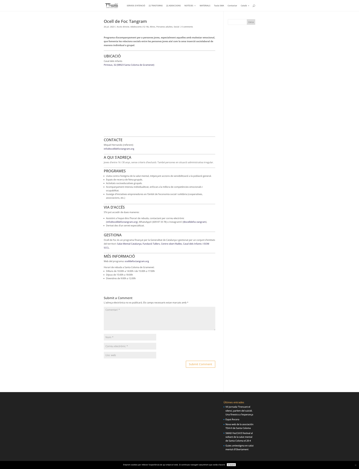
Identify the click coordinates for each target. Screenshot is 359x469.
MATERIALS (205, 6)
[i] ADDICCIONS (173, 6)
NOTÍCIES (188, 6)
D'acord (231, 465)
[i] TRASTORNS (156, 6)
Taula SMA (219, 6)
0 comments (187, 26)
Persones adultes (164, 26)
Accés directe (123, 26)
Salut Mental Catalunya (129, 243)
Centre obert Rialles (171, 243)
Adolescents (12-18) (139, 26)
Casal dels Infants (192, 243)
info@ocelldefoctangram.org (119, 148)
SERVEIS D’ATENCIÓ (136, 6)
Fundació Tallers (151, 243)
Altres (152, 26)
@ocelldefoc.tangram (194, 221)
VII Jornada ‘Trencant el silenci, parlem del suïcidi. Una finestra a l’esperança (239, 410)
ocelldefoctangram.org (137, 261)
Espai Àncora (232, 419)
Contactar (232, 6)
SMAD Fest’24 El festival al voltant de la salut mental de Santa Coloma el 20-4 (239, 437)
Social (176, 26)
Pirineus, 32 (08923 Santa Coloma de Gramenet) (129, 64)
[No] (355, 465)
